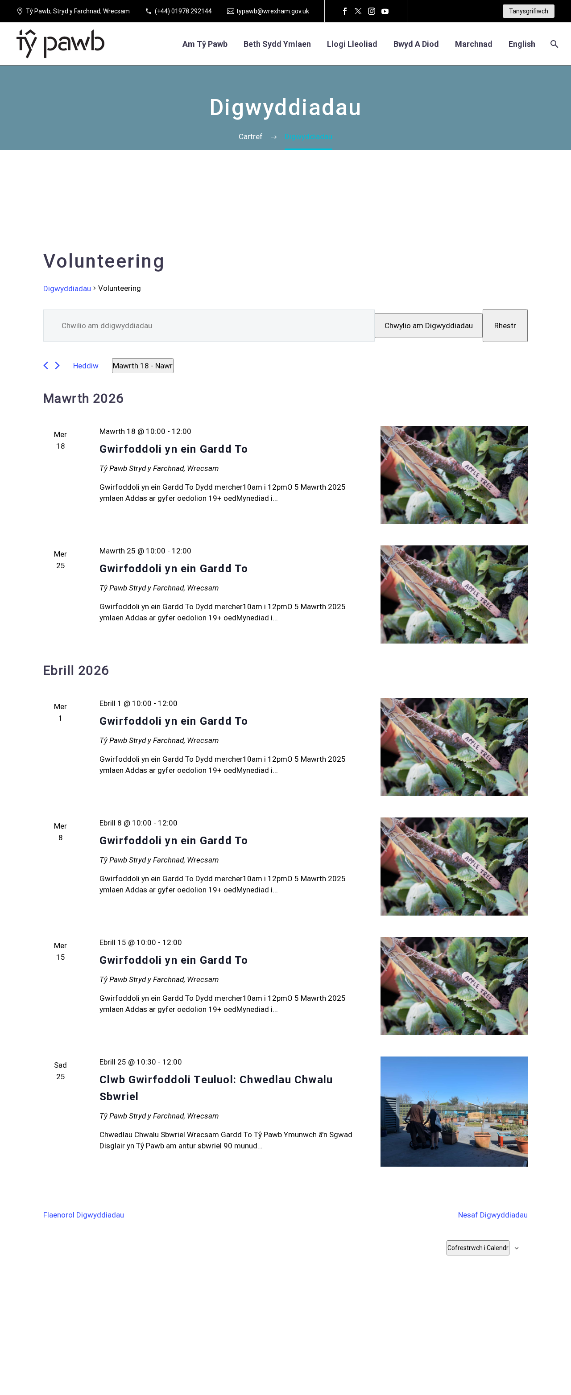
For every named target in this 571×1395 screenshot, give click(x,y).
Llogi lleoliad (352, 44)
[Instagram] (371, 11)
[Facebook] (345, 11)
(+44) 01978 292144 (183, 11)
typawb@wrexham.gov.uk (272, 11)
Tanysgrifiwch (528, 11)
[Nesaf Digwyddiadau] (57, 365)
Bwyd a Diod (416, 44)
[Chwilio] (553, 44)
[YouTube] (385, 11)
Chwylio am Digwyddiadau (429, 325)
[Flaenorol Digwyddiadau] (45, 365)
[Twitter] (358, 11)
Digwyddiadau (67, 288)
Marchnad (473, 44)
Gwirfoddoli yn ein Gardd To (173, 449)
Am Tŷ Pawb (205, 44)
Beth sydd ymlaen (277, 44)
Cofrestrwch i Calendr (478, 1247)
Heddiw (86, 365)
